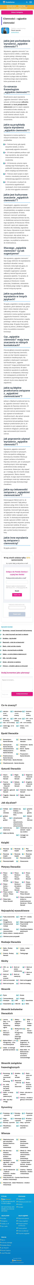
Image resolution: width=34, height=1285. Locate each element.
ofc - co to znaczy (25, 722)
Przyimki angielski (23, 1233)
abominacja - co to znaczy (18, 713)
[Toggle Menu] (30, 2)
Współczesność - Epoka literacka (13, 763)
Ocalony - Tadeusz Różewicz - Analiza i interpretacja (26, 1171)
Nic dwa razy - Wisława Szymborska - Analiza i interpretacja (7, 1154)
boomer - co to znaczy (29, 713)
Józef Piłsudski (5, 1253)
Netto (27, 1004)
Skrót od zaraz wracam (5, 976)
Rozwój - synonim (9, 1122)
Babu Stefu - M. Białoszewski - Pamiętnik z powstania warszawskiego (25, 1053)
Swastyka (6, 1000)
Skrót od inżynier (8, 983)
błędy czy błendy (8, 833)
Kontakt (20, 1207)
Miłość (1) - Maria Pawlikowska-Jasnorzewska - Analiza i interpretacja (25, 1154)
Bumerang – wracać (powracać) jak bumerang (17, 630)
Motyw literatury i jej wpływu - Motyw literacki (18, 886)
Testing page (24, 953)
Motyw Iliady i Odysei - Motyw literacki (5, 877)
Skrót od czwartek (9, 980)
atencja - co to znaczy (6, 713)
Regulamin (21, 1199)
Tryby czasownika (9, 917)
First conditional (23, 1231)
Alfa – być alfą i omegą (10, 658)
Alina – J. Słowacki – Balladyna (6, 1032)
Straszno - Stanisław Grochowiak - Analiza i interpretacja (24, 1143)
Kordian (3, 1218)
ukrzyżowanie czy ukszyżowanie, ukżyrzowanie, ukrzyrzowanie (18, 822)
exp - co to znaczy (9, 722)
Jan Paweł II (4, 1248)
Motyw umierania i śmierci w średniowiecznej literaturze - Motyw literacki (26, 901)
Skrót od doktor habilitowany (18, 969)
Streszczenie (7, 858)
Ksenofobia (29, 1000)
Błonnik (17, 1004)
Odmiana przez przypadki (11, 936)
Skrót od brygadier (26, 980)
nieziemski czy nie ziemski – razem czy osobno (26, 830)
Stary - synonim (25, 1122)
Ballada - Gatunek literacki (17, 784)
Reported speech (23, 1218)
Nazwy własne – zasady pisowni (13, 933)
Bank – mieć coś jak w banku (12, 646)
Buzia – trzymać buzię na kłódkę (13, 650)
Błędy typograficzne (26, 922)
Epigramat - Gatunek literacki (29, 777)
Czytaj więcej (15, 32)
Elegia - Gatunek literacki (17, 777)
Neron (3, 1240)
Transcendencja (8, 998)
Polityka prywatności (24, 1202)
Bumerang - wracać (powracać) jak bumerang (6, 1077)
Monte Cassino (6, 1250)
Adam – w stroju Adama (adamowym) (14, 654)
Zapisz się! (17, 594)
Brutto (22, 995)
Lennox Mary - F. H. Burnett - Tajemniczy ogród (6, 1023)
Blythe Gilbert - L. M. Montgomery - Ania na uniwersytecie (9, 1042)
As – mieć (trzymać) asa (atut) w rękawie (15, 634)
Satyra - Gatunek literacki (6, 777)
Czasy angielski (23, 1221)
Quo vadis (4, 1226)
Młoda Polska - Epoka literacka (12, 760)
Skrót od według (25, 983)
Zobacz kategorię (17, 12)
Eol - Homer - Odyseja (29, 1030)
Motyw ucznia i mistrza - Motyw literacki (8, 894)
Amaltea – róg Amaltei (9, 638)
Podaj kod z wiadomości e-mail (16, 604)
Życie (5, 995)
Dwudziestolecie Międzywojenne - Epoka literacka (8, 750)
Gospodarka (7, 1004)
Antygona (4, 1221)
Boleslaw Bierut (6, 1245)
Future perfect (22, 1228)
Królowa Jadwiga (6, 1242)
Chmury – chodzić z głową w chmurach (15, 666)
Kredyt (22, 998)
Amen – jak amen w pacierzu (12, 662)
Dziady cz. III (5, 1223)
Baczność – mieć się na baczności (13, 642)
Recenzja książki (8, 861)
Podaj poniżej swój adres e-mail (16, 578)
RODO (20, 1204)
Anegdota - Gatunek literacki (29, 784)
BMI (16, 1000)
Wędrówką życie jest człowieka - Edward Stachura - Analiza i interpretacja (9, 1143)
